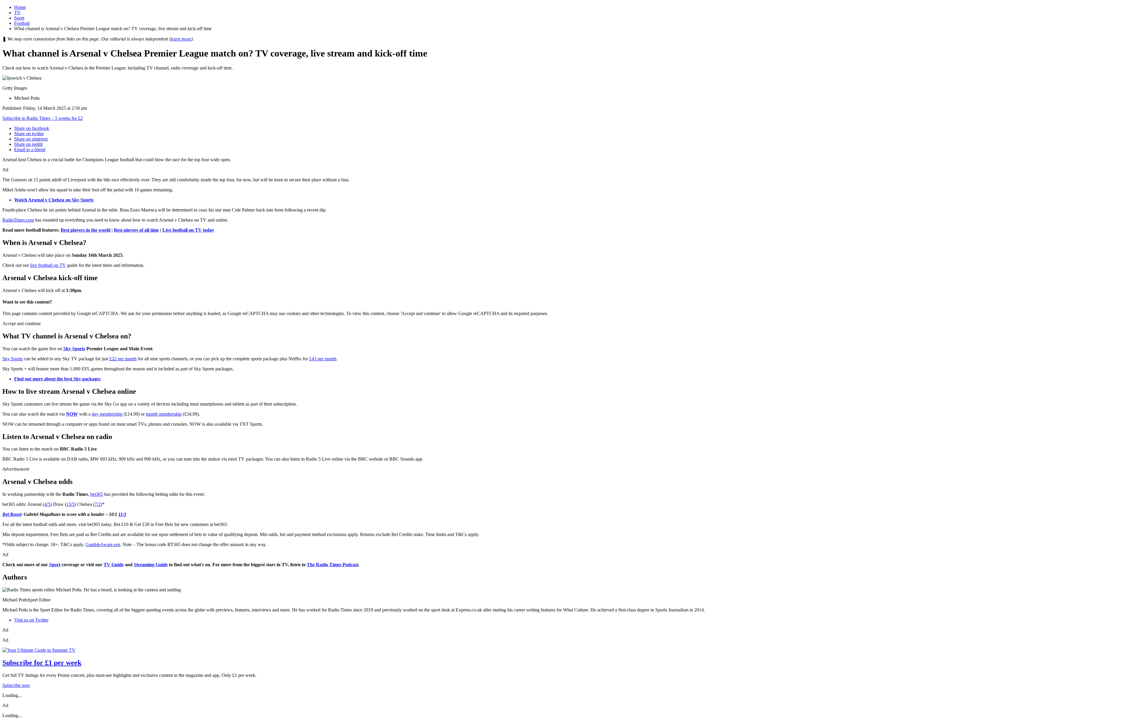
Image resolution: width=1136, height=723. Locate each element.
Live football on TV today (188, 230)
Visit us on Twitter (31, 619)
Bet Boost (11, 514)
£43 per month (322, 358)
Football (22, 23)
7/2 (98, 504)
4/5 (47, 504)
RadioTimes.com (18, 219)
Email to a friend (29, 149)
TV (17, 12)
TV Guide (114, 564)
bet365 (96, 494)
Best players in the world (85, 230)
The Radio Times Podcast (332, 564)
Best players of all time (136, 230)
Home (20, 7)
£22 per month (123, 358)
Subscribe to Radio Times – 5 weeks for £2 (42, 118)
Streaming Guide (151, 564)
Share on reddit (28, 144)
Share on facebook (31, 128)
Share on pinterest (31, 138)
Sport (19, 17)
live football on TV (48, 265)
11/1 (122, 514)
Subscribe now (16, 685)
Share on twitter (29, 133)
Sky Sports (74, 348)
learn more (181, 38)
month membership (164, 414)
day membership (107, 414)
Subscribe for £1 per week (41, 662)
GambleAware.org (102, 544)
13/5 (70, 504)
